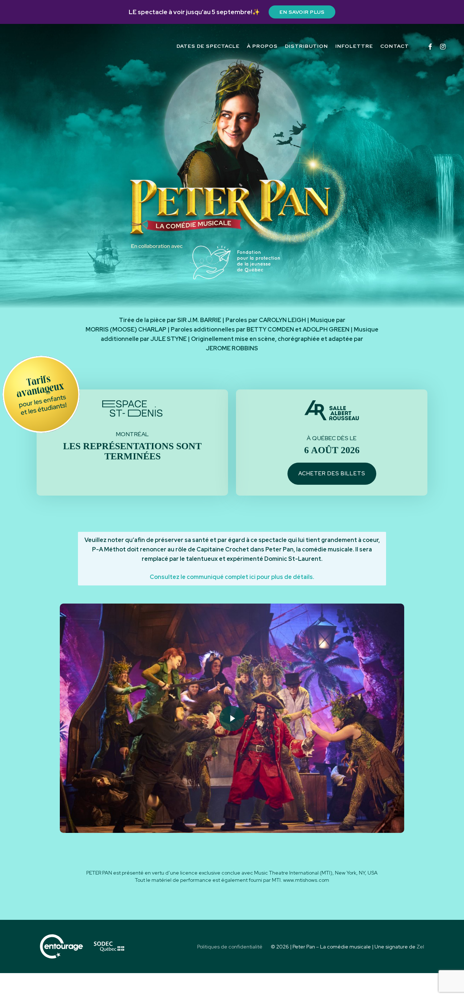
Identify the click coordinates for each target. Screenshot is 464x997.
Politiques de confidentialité (229, 946)
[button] (331, 474)
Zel (420, 946)
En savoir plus (301, 12)
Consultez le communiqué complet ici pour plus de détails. (232, 577)
